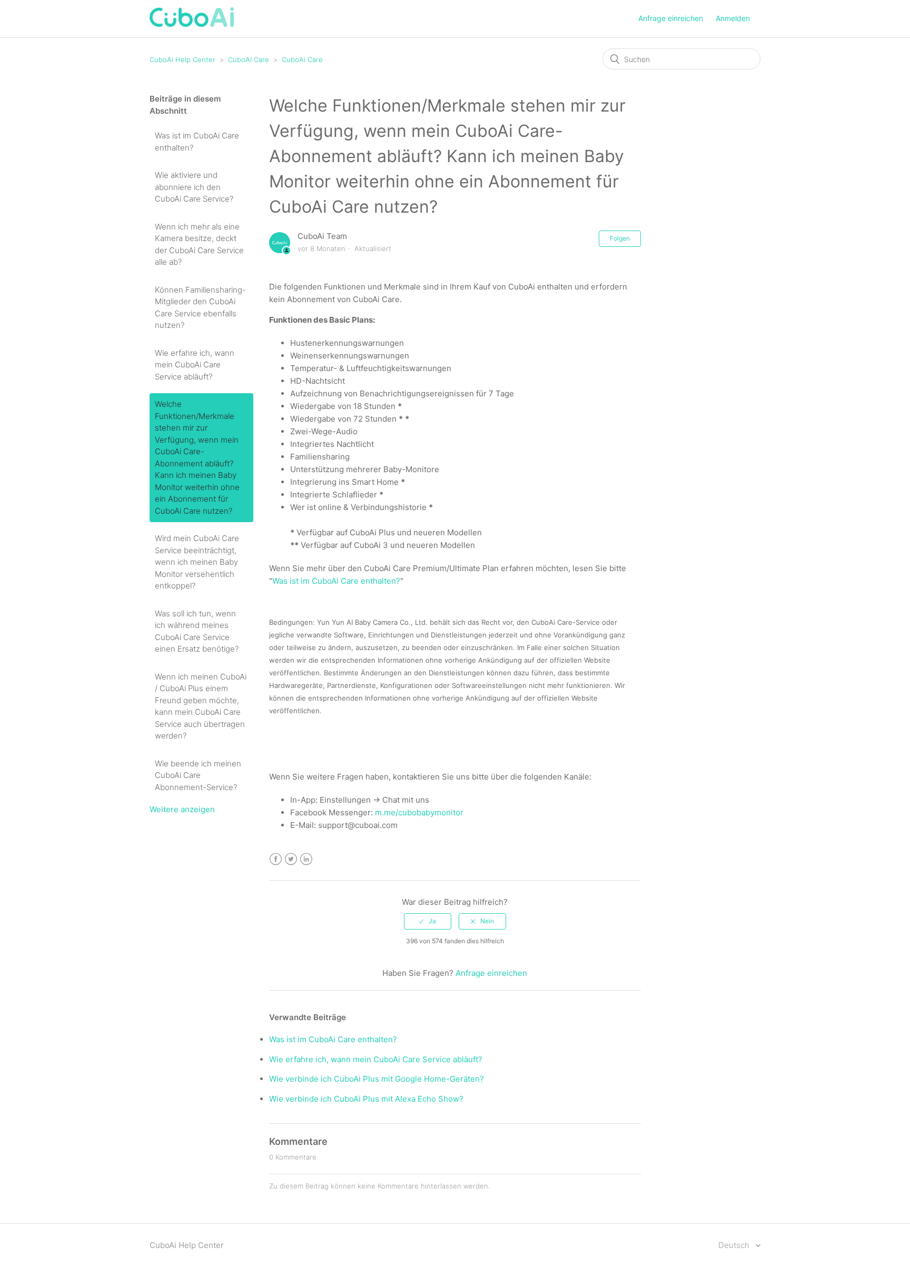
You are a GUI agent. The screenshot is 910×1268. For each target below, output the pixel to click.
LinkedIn (306, 859)
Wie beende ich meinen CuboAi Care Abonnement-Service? (198, 775)
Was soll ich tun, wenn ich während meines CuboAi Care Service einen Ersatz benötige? (197, 631)
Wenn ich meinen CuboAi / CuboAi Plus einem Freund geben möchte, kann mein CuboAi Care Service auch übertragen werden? (200, 706)
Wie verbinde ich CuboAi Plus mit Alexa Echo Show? (366, 1099)
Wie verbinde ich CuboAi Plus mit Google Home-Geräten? (376, 1079)
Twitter (291, 859)
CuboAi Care (248, 59)
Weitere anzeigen (182, 809)
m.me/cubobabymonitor (419, 812)
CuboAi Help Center (182, 59)
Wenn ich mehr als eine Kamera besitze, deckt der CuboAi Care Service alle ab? (199, 244)
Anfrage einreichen (670, 18)
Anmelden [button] (733, 18)
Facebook (275, 859)
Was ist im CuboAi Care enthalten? (197, 142)
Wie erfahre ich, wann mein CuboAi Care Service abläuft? (194, 365)
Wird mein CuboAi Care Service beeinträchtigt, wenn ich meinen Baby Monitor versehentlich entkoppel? (197, 562)
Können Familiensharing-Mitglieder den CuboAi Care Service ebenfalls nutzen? (200, 308)
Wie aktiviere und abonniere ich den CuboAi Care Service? (194, 187)
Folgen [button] (620, 238)
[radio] (427, 921)
